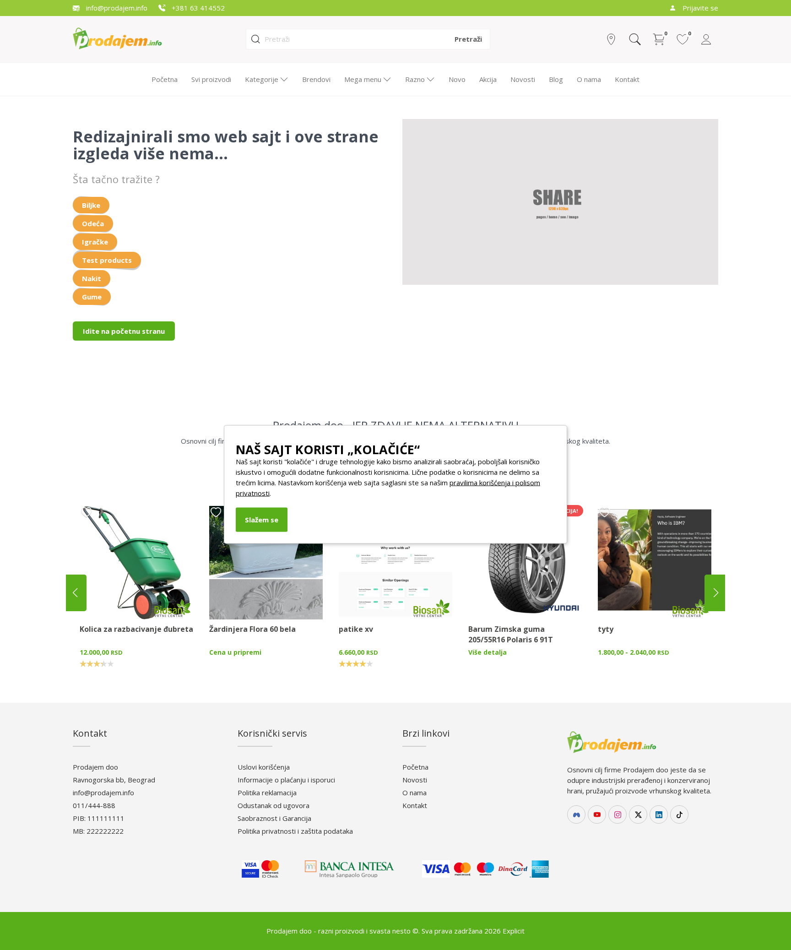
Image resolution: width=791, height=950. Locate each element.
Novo (457, 79)
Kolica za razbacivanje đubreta (136, 629)
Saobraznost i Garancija (274, 818)
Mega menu (362, 79)
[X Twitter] (638, 814)
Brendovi (316, 79)
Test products (107, 260)
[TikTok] (679, 814)
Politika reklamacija (267, 792)
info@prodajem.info (115, 7)
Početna (165, 79)
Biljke (91, 205)
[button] (715, 593)
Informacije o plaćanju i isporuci (286, 779)
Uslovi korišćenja (264, 766)
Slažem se (261, 519)
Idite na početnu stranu (124, 331)
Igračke (95, 241)
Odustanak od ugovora (273, 805)
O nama (589, 79)
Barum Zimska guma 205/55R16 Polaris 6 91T (510, 634)
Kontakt (627, 79)
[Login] (706, 39)
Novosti (522, 79)
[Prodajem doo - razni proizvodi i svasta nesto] (125, 38)
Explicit (514, 930)
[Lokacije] (611, 39)
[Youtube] (597, 814)
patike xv (356, 629)
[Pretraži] (635, 39)
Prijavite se (699, 7)
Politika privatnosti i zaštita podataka (295, 831)
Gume (92, 296)
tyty (605, 629)
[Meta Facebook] (576, 814)
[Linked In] (659, 814)
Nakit (91, 278)
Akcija (488, 79)
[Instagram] (617, 814)
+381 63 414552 (197, 7)
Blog (556, 79)
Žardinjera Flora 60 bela (252, 629)
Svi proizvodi (211, 79)
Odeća (93, 223)
